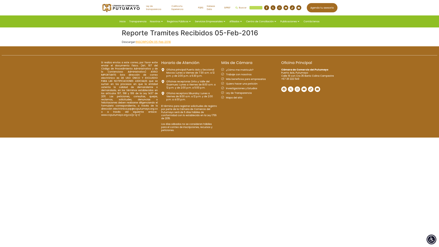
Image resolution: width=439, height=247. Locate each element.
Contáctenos (311, 21)
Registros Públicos (177, 21)
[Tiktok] (292, 7)
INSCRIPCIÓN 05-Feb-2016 (153, 42)
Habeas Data (211, 8)
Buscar (250, 7)
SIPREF (227, 7)
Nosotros (155, 21)
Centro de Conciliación (260, 21)
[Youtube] (285, 7)
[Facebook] (284, 89)
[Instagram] (279, 7)
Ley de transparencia (153, 8)
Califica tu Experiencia (177, 8)
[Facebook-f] (266, 7)
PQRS (200, 7)
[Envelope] (298, 7)
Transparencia (137, 21)
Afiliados (234, 21)
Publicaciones (288, 21)
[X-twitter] (273, 7)
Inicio (123, 21)
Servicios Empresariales (209, 21)
